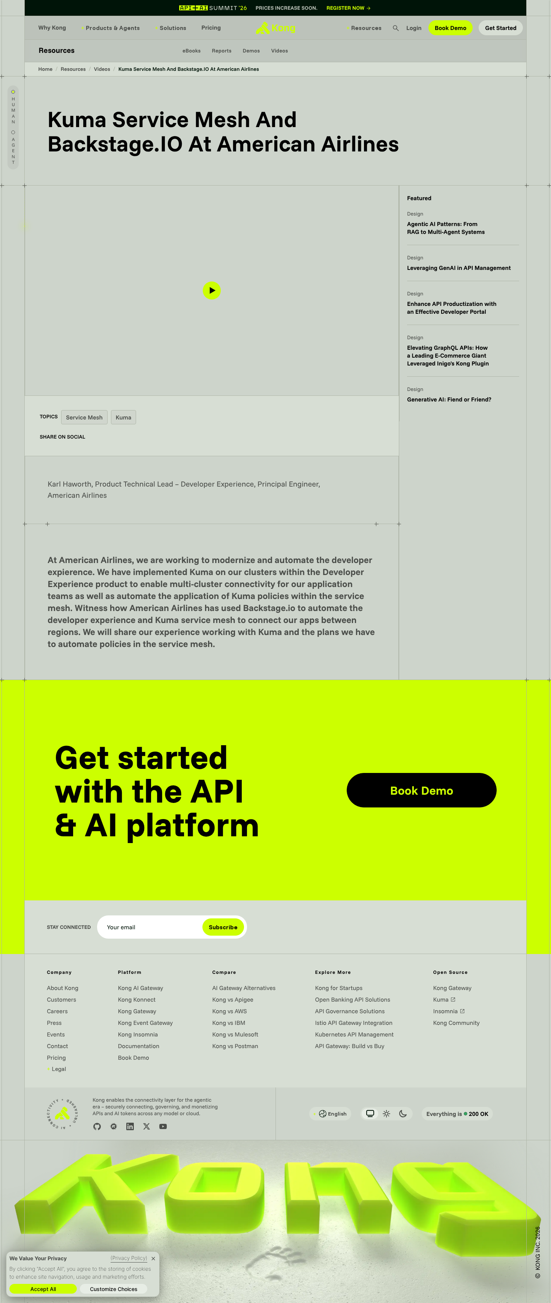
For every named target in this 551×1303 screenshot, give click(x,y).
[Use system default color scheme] (370, 1113)
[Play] (211, 290)
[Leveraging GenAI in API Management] (463, 267)
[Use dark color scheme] (403, 1113)
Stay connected (69, 927)
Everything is (457, 1113)
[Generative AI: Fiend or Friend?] (463, 399)
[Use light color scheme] (386, 1113)
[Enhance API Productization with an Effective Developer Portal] (463, 307)
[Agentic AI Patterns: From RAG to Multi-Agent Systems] (463, 227)
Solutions (170, 27)
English (330, 1113)
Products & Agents (110, 27)
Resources (364, 27)
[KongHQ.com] (275, 27)
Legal (56, 1068)
